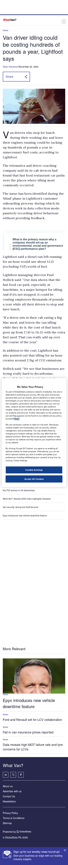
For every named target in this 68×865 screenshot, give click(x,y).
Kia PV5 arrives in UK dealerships (19, 490)
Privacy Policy (10, 813)
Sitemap (7, 823)
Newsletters (9, 801)
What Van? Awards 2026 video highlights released (27, 498)
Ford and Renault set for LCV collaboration (32, 719)
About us (8, 786)
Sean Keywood (10, 66)
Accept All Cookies (34, 478)
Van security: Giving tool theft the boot (20, 507)
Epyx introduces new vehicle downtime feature (25, 515)
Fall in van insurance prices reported (28, 732)
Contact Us (9, 796)
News (5, 30)
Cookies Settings (34, 469)
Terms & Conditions (13, 818)
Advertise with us (12, 791)
